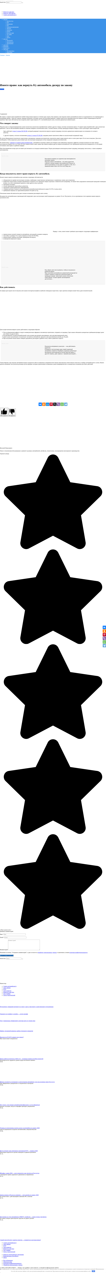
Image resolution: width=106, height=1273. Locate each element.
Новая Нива (5, 46)
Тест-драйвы (6, 993)
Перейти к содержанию (6, 0)
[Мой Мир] (47, 404)
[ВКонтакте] (40, 404)
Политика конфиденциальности (12, 1263)
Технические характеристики (13, 27)
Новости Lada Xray (8, 12)
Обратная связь (7, 1262)
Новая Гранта (9, 52)
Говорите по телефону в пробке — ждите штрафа (14, 1014)
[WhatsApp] (62, 404)
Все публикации (8, 1260)
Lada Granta (5, 49)
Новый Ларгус (6, 48)
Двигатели (9, 28)
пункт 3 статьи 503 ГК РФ (20, 131)
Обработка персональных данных (12, 1265)
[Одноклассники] (44, 404)
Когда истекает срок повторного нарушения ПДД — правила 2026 (19, 1151)
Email (2, 937)
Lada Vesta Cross (10, 42)
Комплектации (10, 24)
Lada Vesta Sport (10, 43)
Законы (2, 89)
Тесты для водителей (9, 995)
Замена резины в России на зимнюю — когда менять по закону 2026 (19, 1195)
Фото (8, 25)
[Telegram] (65, 404)
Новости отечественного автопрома (13, 1254)
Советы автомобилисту (10, 15)
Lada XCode (5, 45)
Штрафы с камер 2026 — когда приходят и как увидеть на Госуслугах (19, 1173)
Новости (8, 37)
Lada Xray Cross (10, 21)
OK (93, 1271)
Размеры (8, 31)
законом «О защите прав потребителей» (21, 142)
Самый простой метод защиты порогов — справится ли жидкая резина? (20, 1240)
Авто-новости (7, 990)
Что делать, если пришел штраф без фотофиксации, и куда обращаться (20, 1105)
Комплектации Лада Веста (10, 1256)
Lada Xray (5, 19)
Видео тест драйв (10, 33)
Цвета (8, 36)
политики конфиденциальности (78, 952)
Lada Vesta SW (10, 40)
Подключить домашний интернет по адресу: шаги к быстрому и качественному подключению (26, 1006)
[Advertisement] (53, 70)
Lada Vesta (5, 39)
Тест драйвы (9, 34)
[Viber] (58, 404)
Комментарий (4, 949)
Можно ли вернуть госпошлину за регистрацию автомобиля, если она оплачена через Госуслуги (27, 1082)
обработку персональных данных (47, 952)
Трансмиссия (9, 30)
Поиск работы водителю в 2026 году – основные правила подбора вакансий (21, 1058)
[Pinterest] (51, 404)
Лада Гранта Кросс (10, 51)
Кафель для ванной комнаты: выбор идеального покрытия (16, 1031)
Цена (8, 22)
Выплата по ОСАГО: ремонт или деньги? (12, 1037)
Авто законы (7, 987)
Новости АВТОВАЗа (9, 13)
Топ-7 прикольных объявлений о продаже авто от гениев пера (17, 1020)
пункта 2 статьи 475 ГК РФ (34, 135)
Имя (1, 934)
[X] (54, 404)
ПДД (4, 989)
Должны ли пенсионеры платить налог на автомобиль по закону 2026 (20, 1128)
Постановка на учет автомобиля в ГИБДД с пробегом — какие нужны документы (23, 1217)
